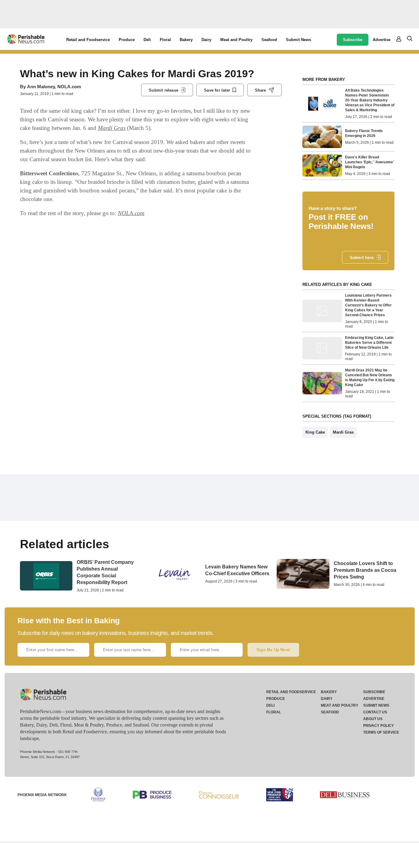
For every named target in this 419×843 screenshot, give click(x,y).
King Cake (315, 432)
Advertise (381, 39)
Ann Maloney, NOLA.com (54, 86)
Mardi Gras (111, 128)
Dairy (206, 39)
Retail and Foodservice (88, 39)
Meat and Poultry (236, 39)
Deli (147, 39)
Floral (165, 39)
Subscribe (352, 39)
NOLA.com (131, 213)
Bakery (186, 39)
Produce (127, 39)
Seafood (269, 39)
